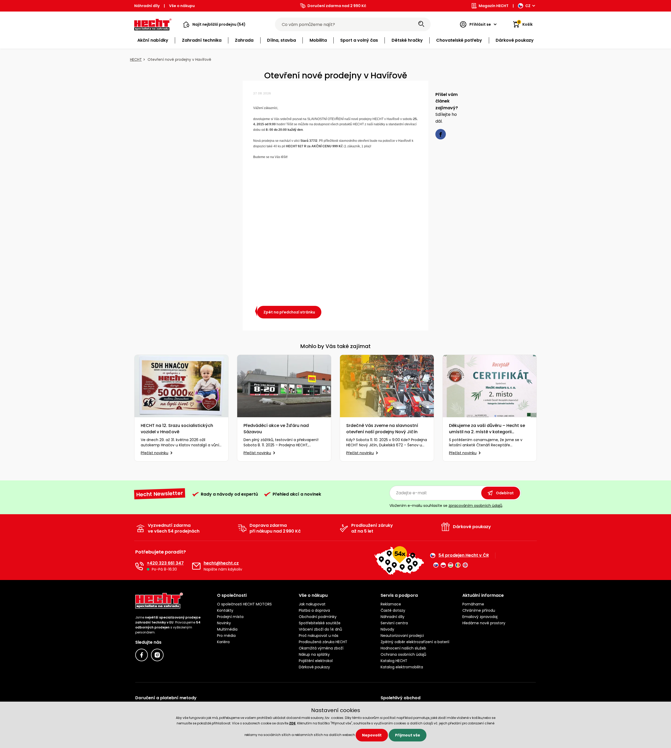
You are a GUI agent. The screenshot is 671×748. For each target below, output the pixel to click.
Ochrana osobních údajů (403, 654)
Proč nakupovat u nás (318, 635)
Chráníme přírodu (478, 610)
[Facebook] (141, 655)
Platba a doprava (314, 610)
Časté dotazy (393, 610)
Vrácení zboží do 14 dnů (320, 629)
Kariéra (223, 641)
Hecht (136, 59)
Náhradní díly (147, 5)
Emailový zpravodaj (479, 616)
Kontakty (225, 610)
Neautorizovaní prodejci (402, 635)
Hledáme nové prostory (483, 623)
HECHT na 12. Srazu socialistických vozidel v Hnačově (177, 428)
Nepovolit (372, 735)
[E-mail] (196, 566)
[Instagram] (157, 655)
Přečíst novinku (154, 453)
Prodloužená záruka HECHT (323, 641)
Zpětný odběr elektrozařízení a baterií (415, 641)
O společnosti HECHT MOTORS (244, 604)
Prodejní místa (230, 616)
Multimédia (227, 629)
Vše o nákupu (182, 5)
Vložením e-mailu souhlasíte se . (446, 505)
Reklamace (391, 604)
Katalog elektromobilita (402, 667)
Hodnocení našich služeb (403, 648)
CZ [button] (528, 5)
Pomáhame (473, 604)
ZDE (292, 723)
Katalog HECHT (394, 660)
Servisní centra (394, 623)
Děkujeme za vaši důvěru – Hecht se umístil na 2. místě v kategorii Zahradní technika (487, 428)
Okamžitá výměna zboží (321, 648)
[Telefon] (139, 566)
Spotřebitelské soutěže (319, 623)
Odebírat (505, 493)
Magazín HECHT (493, 5)
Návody (387, 629)
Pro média (226, 635)
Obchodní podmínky (318, 616)
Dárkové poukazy (314, 667)
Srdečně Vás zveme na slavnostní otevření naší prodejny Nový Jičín (382, 428)
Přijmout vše (407, 735)
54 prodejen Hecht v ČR (464, 555)
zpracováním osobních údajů (475, 505)
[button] (214, 24)
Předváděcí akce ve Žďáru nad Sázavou (276, 428)
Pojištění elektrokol (316, 660)
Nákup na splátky (314, 654)
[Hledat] (421, 24)
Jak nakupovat (312, 604)
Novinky (224, 623)
